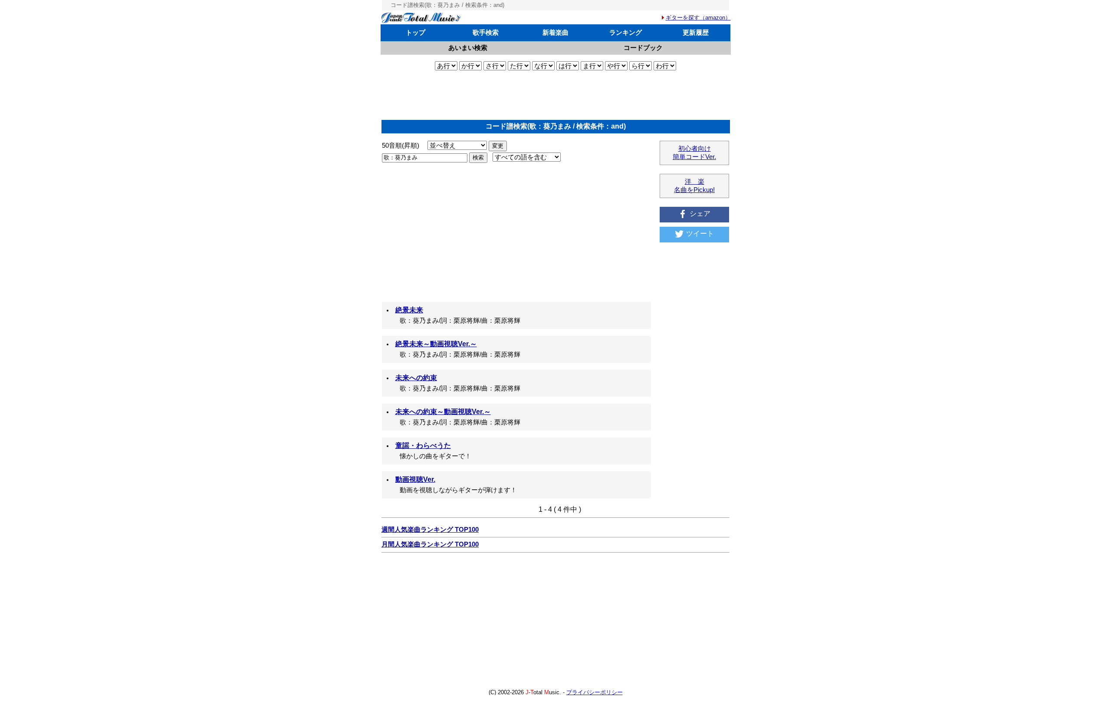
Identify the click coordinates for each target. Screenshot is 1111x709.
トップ (415, 32)
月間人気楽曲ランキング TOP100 (430, 544)
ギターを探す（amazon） (698, 17)
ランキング (625, 32)
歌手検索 (486, 32)
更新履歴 (696, 32)
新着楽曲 (555, 32)
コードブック (643, 47)
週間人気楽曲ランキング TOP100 (430, 529)
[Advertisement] (555, 95)
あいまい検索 (467, 47)
